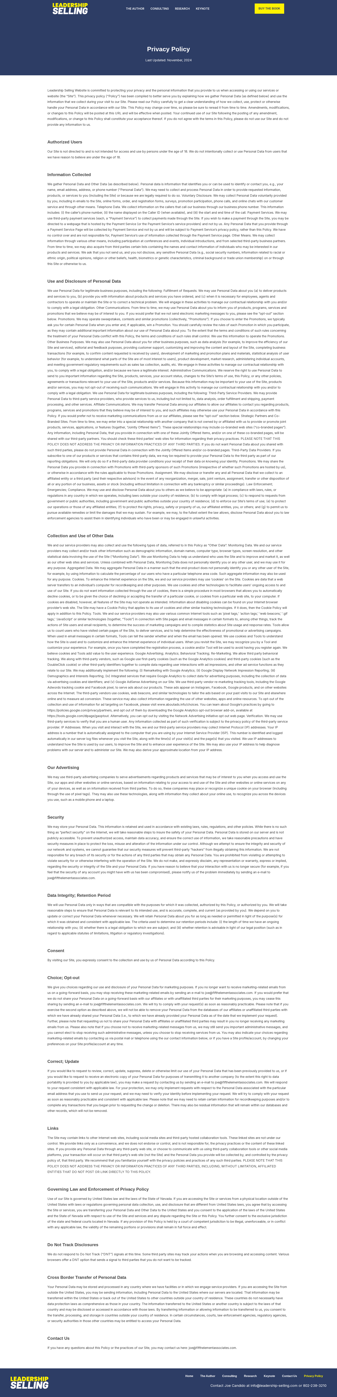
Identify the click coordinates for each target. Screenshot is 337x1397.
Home (189, 1376)
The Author (135, 8)
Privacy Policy (313, 1376)
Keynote (202, 8)
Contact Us (289, 1376)
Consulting (159, 8)
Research (182, 8)
